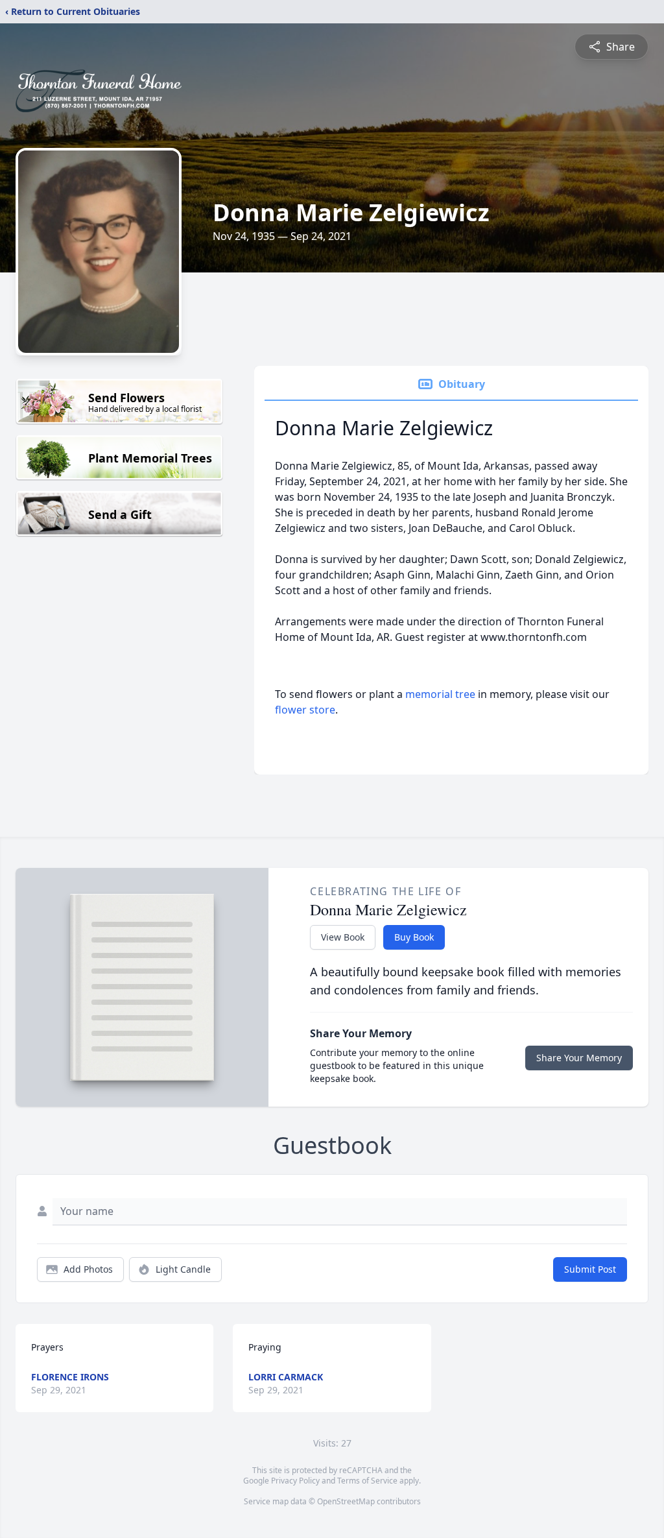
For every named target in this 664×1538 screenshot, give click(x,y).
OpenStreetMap (346, 1501)
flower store (305, 710)
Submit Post (590, 1269)
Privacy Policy (295, 1480)
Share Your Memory (579, 1057)
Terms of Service (367, 1480)
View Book (342, 937)
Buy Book (414, 937)
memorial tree (440, 694)
